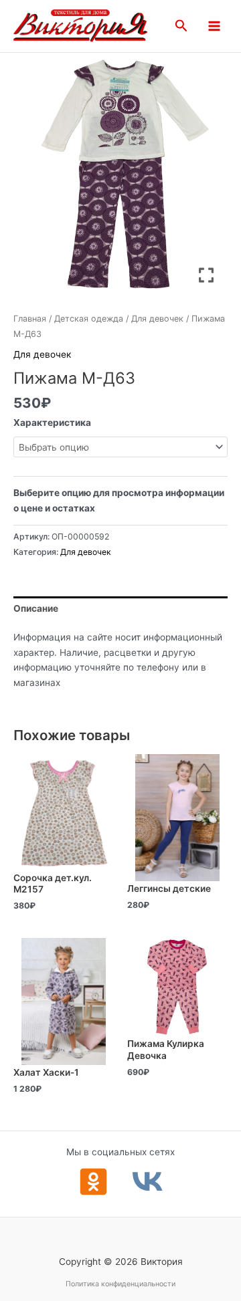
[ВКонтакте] (148, 1182)
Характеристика (52, 422)
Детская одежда (88, 319)
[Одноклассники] (93, 1182)
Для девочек (157, 319)
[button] (181, 26)
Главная (29, 319)
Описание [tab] (35, 608)
